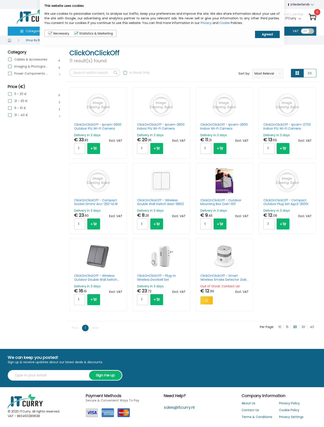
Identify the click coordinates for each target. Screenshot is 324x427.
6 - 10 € (20, 108)
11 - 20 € (20, 94)
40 (312, 327)
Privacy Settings (291, 417)
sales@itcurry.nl (179, 407)
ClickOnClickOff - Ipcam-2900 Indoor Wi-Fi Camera (224, 126)
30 (303, 327)
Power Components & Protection (31, 73)
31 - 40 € (21, 115)
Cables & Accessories (30, 59)
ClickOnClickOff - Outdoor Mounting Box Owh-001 (220, 202)
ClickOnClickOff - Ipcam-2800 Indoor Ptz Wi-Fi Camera (160, 126)
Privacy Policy (289, 403)
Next (95, 328)
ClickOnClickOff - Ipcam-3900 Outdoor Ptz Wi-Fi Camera (97, 126)
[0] (312, 17)
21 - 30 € (21, 101)
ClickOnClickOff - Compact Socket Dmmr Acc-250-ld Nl (95, 202)
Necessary (61, 33)
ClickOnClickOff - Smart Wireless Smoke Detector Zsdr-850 (224, 277)
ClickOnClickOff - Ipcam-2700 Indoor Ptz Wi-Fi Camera (287, 126)
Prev (75, 328)
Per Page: (267, 327)
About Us (248, 403)
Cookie (224, 23)
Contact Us (250, 410)
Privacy (206, 23)
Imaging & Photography (31, 66)
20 (295, 327)
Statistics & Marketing (96, 33)
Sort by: (244, 73)
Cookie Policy (289, 410)
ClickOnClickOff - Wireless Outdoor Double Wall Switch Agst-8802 (95, 277)
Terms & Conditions (257, 417)
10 (279, 327)
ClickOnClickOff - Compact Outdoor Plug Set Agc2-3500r (286, 202)
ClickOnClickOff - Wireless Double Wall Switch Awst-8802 (160, 202)
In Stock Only (140, 72)
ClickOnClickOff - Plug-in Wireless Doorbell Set (156, 277)
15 (287, 327)
